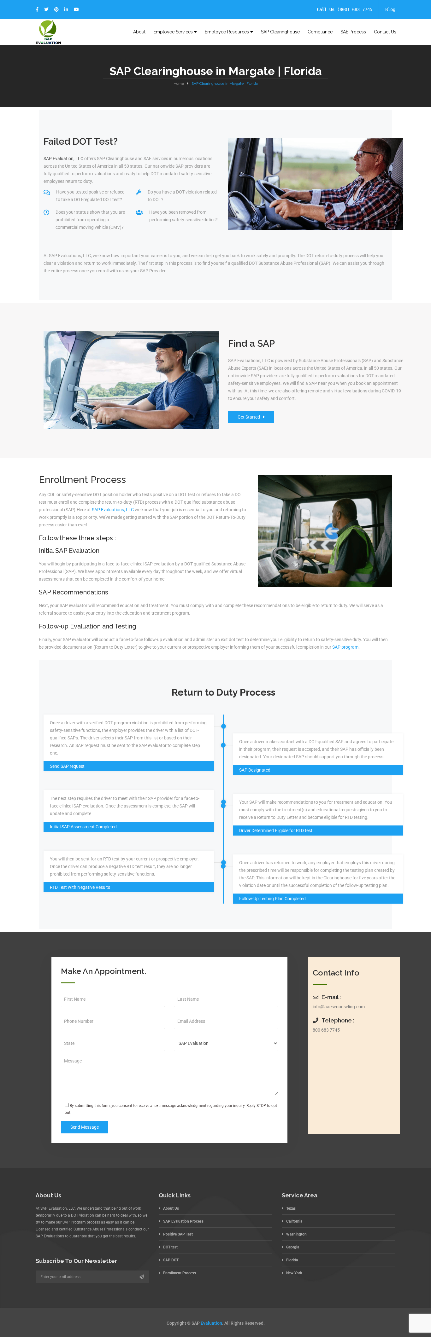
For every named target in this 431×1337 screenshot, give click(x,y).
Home (179, 83)
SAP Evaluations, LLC (113, 509)
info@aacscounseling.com (339, 1006)
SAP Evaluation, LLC (63, 158)
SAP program (345, 647)
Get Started (249, 417)
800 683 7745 (326, 1030)
